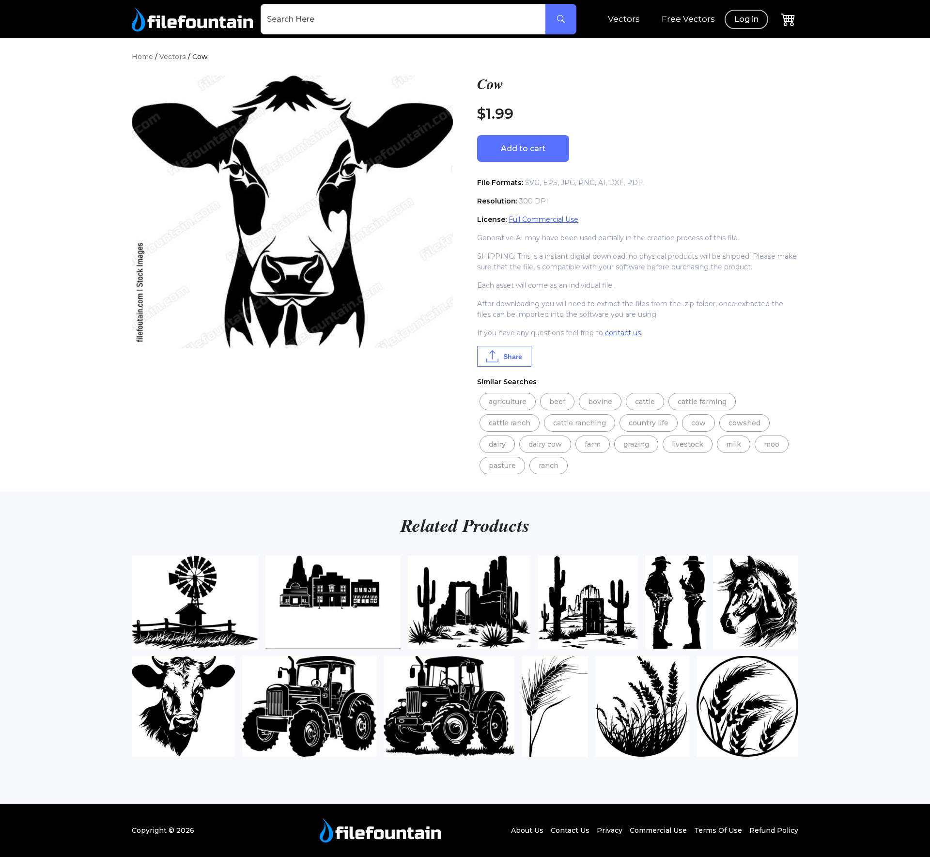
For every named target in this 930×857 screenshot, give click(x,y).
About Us (527, 830)
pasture (502, 465)
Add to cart (523, 148)
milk (733, 444)
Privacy (609, 830)
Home (142, 56)
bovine (600, 401)
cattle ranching (579, 423)
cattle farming (702, 401)
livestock (687, 444)
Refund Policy (773, 830)
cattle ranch (509, 423)
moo (771, 444)
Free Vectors (688, 19)
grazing (636, 444)
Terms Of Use (718, 830)
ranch (548, 465)
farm (593, 444)
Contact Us (570, 830)
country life (648, 423)
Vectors (624, 19)
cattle (645, 401)
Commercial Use (658, 830)
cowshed (744, 423)
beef (557, 401)
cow (698, 423)
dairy (497, 444)
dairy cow (545, 444)
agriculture (508, 401)
